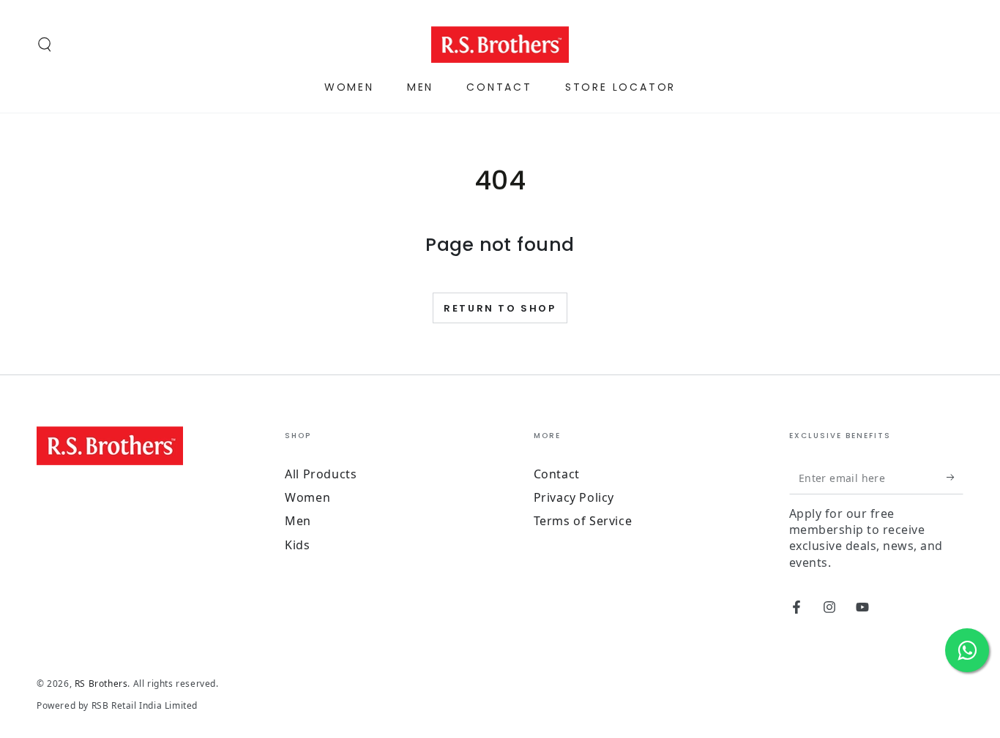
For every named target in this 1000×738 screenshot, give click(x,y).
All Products (321, 474)
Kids (297, 545)
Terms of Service (583, 521)
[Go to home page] (500, 44)
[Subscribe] (955, 478)
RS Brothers (101, 683)
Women (307, 497)
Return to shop (500, 308)
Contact (557, 474)
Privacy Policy (574, 497)
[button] (45, 45)
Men (298, 521)
